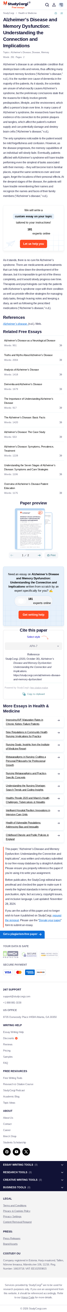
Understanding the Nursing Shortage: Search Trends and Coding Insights (26, 787)
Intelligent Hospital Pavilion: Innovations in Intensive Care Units (28, 812)
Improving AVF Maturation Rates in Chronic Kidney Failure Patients (24, 721)
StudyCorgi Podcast (14, 1090)
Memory (45, 52)
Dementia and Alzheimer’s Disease (23, 384)
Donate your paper (50, 920)
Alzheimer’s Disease (21, 52)
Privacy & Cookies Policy (16, 1211)
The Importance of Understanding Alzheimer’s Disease (28, 400)
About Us (8, 1117)
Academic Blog (11, 1096)
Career (6, 1130)
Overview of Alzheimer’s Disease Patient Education (26, 485)
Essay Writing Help (13, 1032)
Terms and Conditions (14, 1205)
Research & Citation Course (18, 1084)
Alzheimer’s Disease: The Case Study (24, 432)
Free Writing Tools (12, 1078)
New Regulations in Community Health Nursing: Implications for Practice (26, 734)
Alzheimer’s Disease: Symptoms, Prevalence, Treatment (29, 448)
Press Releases (11, 1238)
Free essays (18, 8)
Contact (7, 1123)
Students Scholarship (14, 1142)
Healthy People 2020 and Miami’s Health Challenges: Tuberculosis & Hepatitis (27, 799)
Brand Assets (10, 1243)
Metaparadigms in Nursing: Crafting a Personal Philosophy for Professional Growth (26, 760)
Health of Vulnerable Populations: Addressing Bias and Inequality (23, 824)
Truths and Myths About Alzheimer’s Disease (28, 355)
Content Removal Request (17, 1221)
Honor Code (27, 1297)
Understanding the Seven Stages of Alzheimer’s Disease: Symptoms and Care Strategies (29, 467)
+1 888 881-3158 (12, 1002)
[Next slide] (39, 555)
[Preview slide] (12, 555)
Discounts (8, 1038)
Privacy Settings (12, 1216)
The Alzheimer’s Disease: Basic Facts (24, 417)
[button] (54, 4)
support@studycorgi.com (16, 996)
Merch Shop (9, 1136)
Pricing (6, 1050)
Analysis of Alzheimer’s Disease (21, 369)
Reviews (8, 1044)
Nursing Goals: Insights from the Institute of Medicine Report (27, 746)
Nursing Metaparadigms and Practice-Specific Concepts (26, 775)
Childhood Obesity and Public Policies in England (27, 837)
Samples (8, 1056)
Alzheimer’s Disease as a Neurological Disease (29, 340)
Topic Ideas (9, 1102)
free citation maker (39, 687)
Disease (36, 52)
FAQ (5, 1062)
